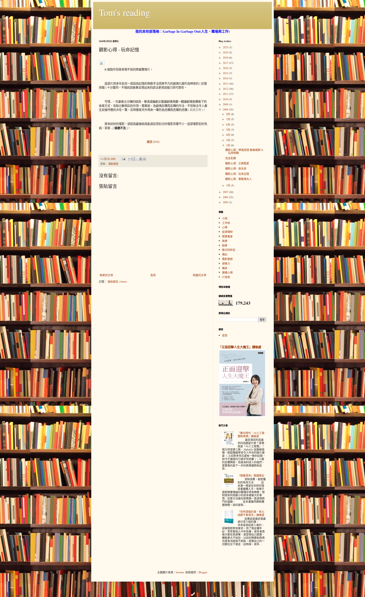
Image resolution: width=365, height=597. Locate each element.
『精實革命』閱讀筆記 (251, 475)
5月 (228, 129)
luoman (180, 572)
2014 (226, 78)
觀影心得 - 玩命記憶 (237, 173)
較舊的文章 (199, 275)
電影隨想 (113, 163)
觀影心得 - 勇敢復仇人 (238, 179)
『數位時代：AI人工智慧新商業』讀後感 (251, 434)
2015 (226, 73)
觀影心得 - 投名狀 (235, 168)
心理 (224, 227)
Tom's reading (124, 12)
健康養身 (227, 236)
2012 (226, 89)
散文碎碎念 (228, 250)
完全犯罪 (230, 158)
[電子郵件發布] (123, 158)
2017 (226, 63)
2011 (226, 94)
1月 (228, 185)
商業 (224, 241)
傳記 (224, 254)
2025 (226, 47)
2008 (226, 109)
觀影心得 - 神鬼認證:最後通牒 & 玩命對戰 (244, 151)
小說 (224, 218)
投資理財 (227, 231)
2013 (226, 83)
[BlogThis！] (134, 159)
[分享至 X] (137, 159)
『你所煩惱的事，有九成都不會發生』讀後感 (251, 513)
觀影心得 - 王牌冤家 (237, 163)
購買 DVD (153, 142)
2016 (226, 68)
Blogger (203, 572)
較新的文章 (106, 275)
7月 (228, 119)
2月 (228, 145)
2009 (226, 104)
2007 (226, 192)
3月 (228, 140)
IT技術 (226, 277)
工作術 (226, 223)
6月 (228, 124)
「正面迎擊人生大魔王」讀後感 (240, 347)
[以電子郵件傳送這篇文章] (130, 159)
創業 (224, 245)
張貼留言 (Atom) (117, 281)
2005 (226, 202)
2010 (226, 99)
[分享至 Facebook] (141, 159)
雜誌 (224, 268)
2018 (226, 57)
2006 (226, 197)
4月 (228, 135)
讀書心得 (227, 272)
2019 (226, 52)
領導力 (226, 263)
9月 (228, 114)
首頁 (153, 275)
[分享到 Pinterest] (144, 159)
